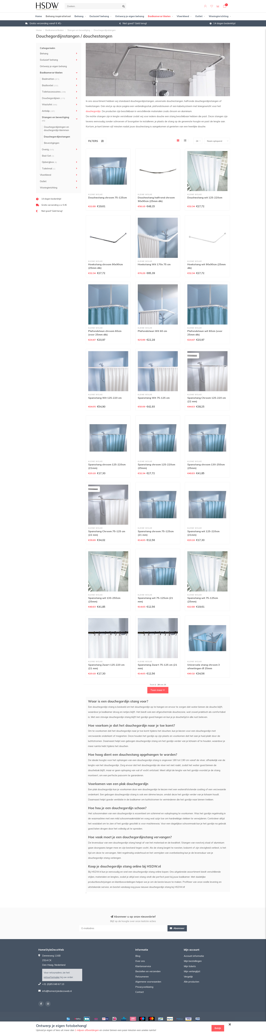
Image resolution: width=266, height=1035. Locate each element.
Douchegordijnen (53, 98)
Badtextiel (50, 85)
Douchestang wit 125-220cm (204, 197)
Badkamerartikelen (159, 16)
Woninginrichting (218, 16)
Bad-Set (48, 155)
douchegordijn (93, 111)
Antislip (48, 110)
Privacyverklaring (144, 986)
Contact (139, 992)
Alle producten (191, 981)
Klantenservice (143, 966)
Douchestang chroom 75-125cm (107, 197)
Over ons (140, 961)
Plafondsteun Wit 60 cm (152, 331)
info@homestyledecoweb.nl (57, 991)
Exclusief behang (99, 16)
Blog (137, 955)
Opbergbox (49, 162)
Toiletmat (48, 168)
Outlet (199, 16)
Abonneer (179, 928)
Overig (48, 149)
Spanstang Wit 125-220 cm (105, 397)
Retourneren (142, 976)
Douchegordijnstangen (57, 136)
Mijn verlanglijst (192, 971)
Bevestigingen (51, 142)
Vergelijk (188, 976)
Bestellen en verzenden (148, 971)
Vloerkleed (183, 16)
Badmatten (50, 78)
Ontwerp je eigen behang (129, 16)
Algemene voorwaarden (148, 981)
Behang (79, 16)
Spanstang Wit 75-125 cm (154, 397)
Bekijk (218, 1028)
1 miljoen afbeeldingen (87, 1030)
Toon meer (156, 690)
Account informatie (194, 955)
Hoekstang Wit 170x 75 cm (154, 264)
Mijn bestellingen (193, 961)
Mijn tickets (190, 966)
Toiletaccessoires (54, 91)
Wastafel (49, 104)
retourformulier (52, 977)
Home (38, 16)
